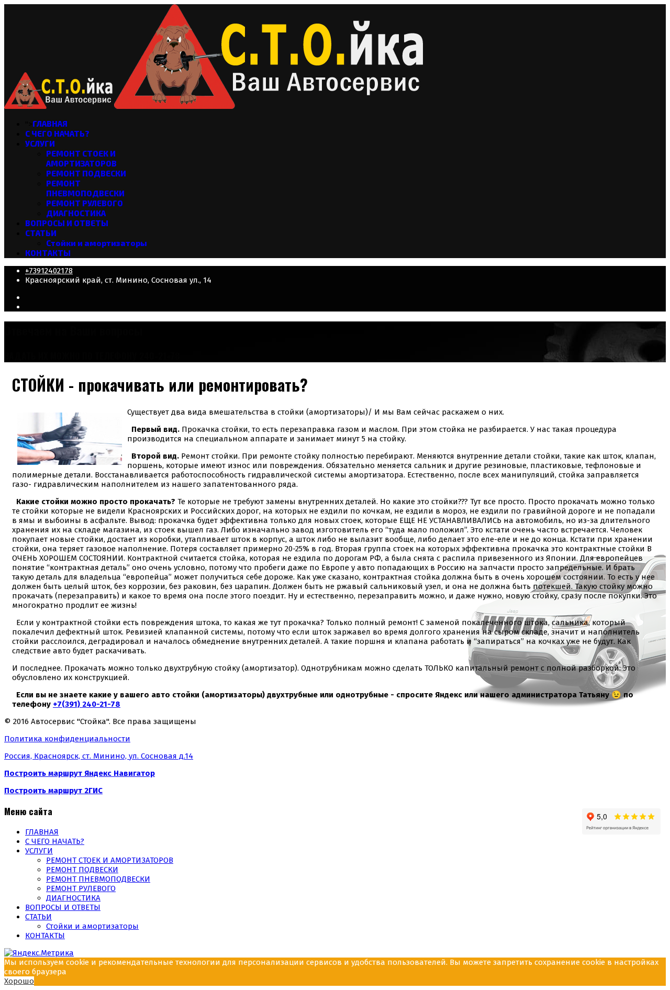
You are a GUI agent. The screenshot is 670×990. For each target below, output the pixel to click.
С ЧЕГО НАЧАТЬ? (57, 133)
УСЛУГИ (40, 143)
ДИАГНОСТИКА (76, 213)
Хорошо (19, 981)
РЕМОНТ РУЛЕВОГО (84, 203)
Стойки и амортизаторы (96, 243)
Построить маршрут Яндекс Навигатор (79, 773)
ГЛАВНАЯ (50, 123)
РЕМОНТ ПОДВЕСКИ (86, 173)
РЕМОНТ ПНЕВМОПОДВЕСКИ (85, 188)
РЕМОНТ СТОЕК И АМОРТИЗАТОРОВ (81, 158)
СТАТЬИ (41, 233)
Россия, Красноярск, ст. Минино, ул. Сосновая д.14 (98, 756)
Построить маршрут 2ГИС (53, 790)
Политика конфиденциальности (67, 738)
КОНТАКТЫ (48, 253)
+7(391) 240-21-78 (86, 704)
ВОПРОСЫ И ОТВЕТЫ (66, 223)
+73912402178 (49, 270)
